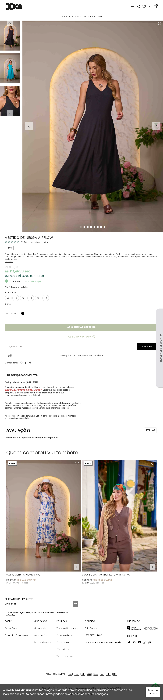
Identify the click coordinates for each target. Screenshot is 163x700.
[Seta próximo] (156, 126)
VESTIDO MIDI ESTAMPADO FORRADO (23, 574)
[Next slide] (10, 113)
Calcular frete (147, 346)
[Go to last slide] (10, 23)
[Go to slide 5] (94, 227)
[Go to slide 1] (81, 227)
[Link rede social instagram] (150, 642)
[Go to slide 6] (98, 227)
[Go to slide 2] (84, 227)
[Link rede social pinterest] (134, 642)
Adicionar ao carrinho (81, 327)
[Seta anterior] (29, 126)
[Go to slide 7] (101, 227)
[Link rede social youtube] (139, 642)
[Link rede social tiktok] (144, 642)
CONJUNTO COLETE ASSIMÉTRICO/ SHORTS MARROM (106, 574)
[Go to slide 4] (91, 227)
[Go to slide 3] (88, 227)
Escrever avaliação (150, 430)
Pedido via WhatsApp (79, 336)
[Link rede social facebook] (129, 642)
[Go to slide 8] (104, 227)
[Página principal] (14, 6)
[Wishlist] (144, 6)
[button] (10, 36)
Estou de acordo (153, 692)
